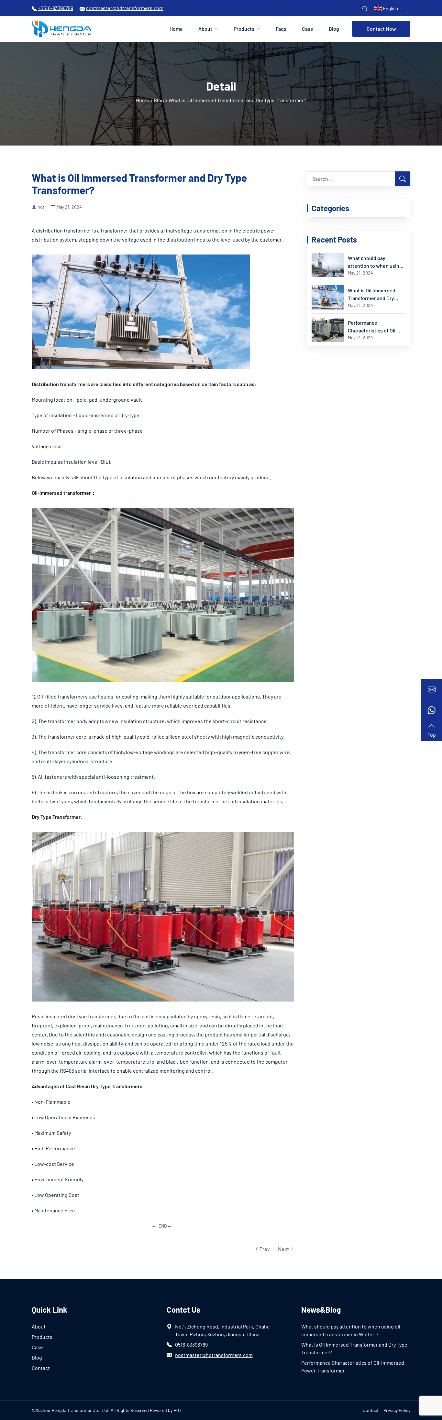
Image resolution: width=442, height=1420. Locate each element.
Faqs (281, 29)
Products (244, 29)
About (205, 29)
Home (176, 29)
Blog (334, 29)
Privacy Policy (396, 1410)
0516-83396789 (191, 1344)
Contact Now (381, 29)
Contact (41, 1368)
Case (307, 29)
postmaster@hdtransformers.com (214, 1355)
